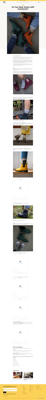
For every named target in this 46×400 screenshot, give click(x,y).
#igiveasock (18, 321)
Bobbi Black (21, 98)
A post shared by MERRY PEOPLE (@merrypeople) (17, 198)
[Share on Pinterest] (17, 365)
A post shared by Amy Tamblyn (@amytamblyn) (17, 272)
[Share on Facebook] (15, 365)
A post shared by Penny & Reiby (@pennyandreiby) (17, 318)
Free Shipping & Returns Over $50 (23, 0)
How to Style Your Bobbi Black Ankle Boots (19, 120)
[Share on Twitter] (16, 365)
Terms (8, 394)
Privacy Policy (6, 394)
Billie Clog (15, 251)
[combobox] (4, 390)
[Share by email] (19, 365)
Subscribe (5, 392)
